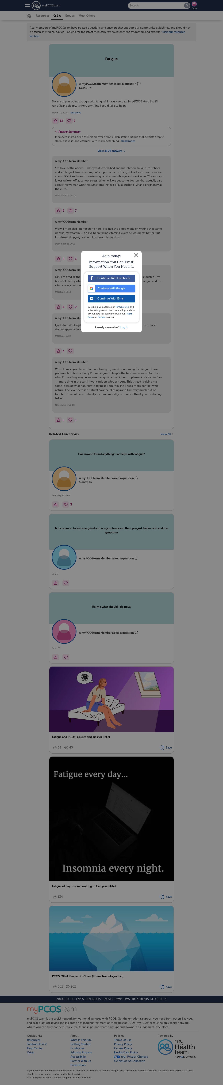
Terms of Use (122, 307)
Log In (124, 327)
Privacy (101, 317)
